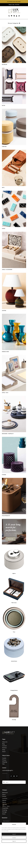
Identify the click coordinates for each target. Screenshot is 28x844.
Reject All (14, 841)
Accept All (14, 834)
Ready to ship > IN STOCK (14, 4)
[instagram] (14, 776)
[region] (14, 834)
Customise (14, 837)
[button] (9, 16)
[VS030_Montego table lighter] (14, 548)
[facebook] (11, 776)
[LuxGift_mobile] (14, 8)
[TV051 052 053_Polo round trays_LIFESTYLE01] (14, 607)
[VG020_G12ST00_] (14, 577)
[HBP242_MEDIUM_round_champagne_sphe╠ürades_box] (14, 636)
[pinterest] (17, 776)
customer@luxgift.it (7, 770)
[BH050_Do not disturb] (14, 694)
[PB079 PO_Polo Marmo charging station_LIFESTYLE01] (14, 665)
